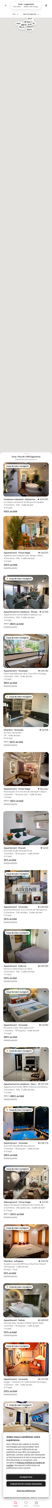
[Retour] (6, 5)
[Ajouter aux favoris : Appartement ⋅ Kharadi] (45, 814)
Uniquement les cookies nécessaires (26, 1484)
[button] (10, 511)
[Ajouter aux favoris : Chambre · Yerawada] (45, 696)
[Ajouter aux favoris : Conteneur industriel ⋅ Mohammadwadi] (45, 466)
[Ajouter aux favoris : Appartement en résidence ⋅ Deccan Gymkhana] (45, 1050)
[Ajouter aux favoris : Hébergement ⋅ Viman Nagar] (45, 1169)
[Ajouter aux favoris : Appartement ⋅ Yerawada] (45, 637)
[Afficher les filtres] (46, 5)
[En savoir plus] (36, 459)
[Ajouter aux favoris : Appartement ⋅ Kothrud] (45, 932)
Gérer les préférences (26, 1491)
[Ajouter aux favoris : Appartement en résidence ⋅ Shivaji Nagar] (45, 578)
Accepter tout (26, 1477)
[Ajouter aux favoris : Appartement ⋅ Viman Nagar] (45, 519)
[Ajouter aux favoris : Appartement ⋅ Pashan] (45, 1287)
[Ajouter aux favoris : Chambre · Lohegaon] (45, 1228)
